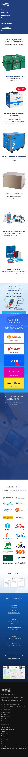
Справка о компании (6, 712)
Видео (2, 741)
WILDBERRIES (14, 371)
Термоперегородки (5, 735)
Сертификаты (4, 714)
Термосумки (4, 731)
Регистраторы (5, 12)
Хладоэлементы (5, 15)
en (3, 30)
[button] (14, 654)
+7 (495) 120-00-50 (6, 23)
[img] (14, 383)
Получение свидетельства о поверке (9, 744)
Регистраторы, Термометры (7, 729)
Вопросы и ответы (5, 716)
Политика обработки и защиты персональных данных (13, 748)
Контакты (4, 17)
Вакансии (3, 718)
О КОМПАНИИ (5, 710)
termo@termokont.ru (14, 613)
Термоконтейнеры (6, 10)
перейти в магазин (14, 375)
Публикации (4, 746)
